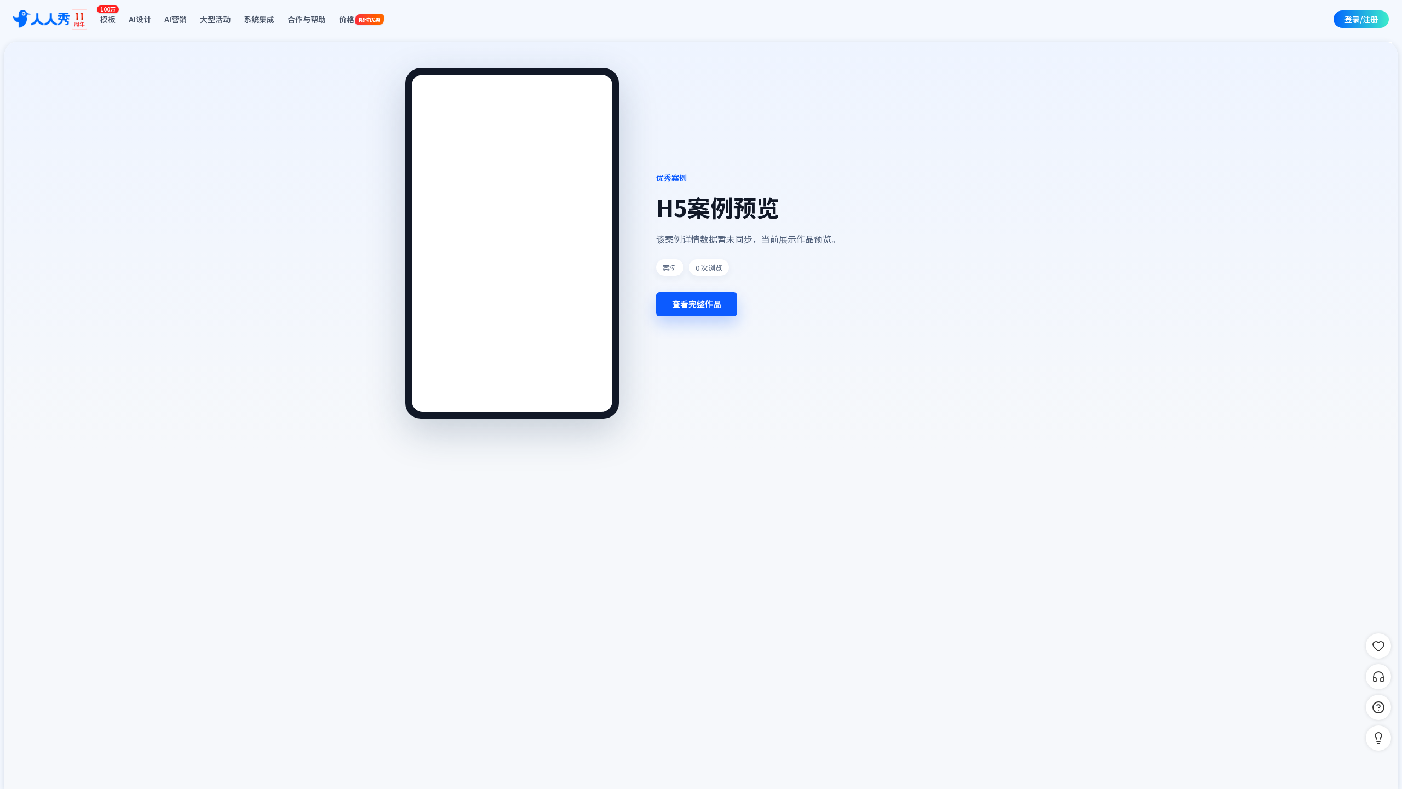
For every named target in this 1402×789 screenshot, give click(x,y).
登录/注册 (1361, 19)
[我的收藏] (1378, 646)
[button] (1378, 738)
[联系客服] (1378, 676)
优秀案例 (671, 177)
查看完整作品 (696, 304)
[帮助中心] (1378, 707)
